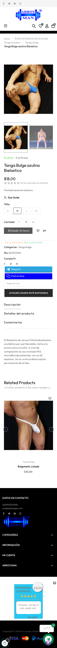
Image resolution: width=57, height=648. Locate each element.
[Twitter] (9, 3)
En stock (9, 157)
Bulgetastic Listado (28, 466)
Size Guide (13, 197)
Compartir (6, 264)
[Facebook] (3, 3)
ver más (32, 617)
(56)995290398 (10, 504)
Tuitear (12, 264)
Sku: (6, 252)
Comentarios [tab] (13, 322)
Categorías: (10, 247)
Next (51, 137)
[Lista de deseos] (40, 26)
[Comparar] (44, 230)
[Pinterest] (14, 3)
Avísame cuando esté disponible (28, 293)
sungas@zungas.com (12, 508)
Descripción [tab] (12, 304)
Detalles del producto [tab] (19, 313)
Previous (6, 137)
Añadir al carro (19, 230)
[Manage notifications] (48, 643)
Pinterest (18, 264)
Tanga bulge (25, 247)
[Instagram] (20, 3)
